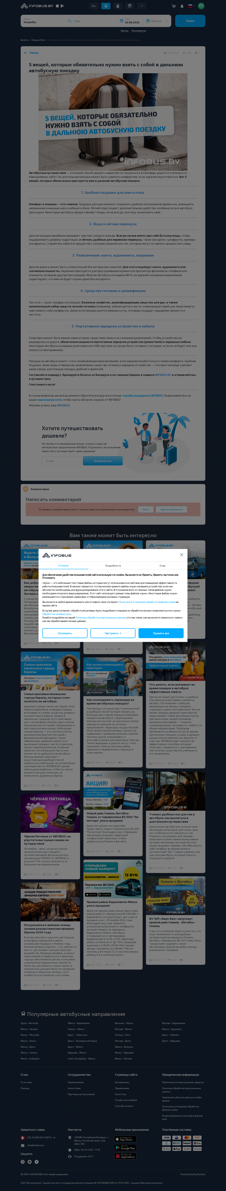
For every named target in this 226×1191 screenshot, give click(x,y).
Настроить (112, 633)
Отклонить (65, 633)
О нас (163, 565)
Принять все (161, 633)
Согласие (63, 565)
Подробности (113, 565)
